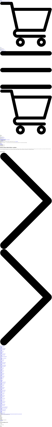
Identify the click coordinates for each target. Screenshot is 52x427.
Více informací (16, 141)
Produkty (2, 139)
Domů (0, 139)
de (2, 49)
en (0, 49)
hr (4, 49)
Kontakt (9, 139)
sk (1, 49)
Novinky (4, 139)
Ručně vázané (1, 144)
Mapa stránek (1, 420)
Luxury (6, 139)
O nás (7, 139)
